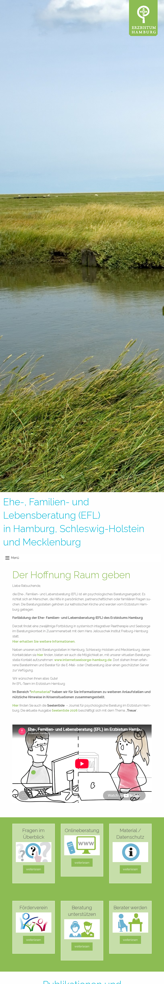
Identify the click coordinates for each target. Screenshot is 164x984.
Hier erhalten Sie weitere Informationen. (43, 641)
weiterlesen (33, 869)
